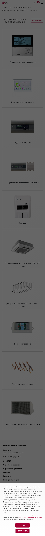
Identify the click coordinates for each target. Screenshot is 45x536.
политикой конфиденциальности (30, 517)
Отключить (23, 531)
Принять (22, 525)
